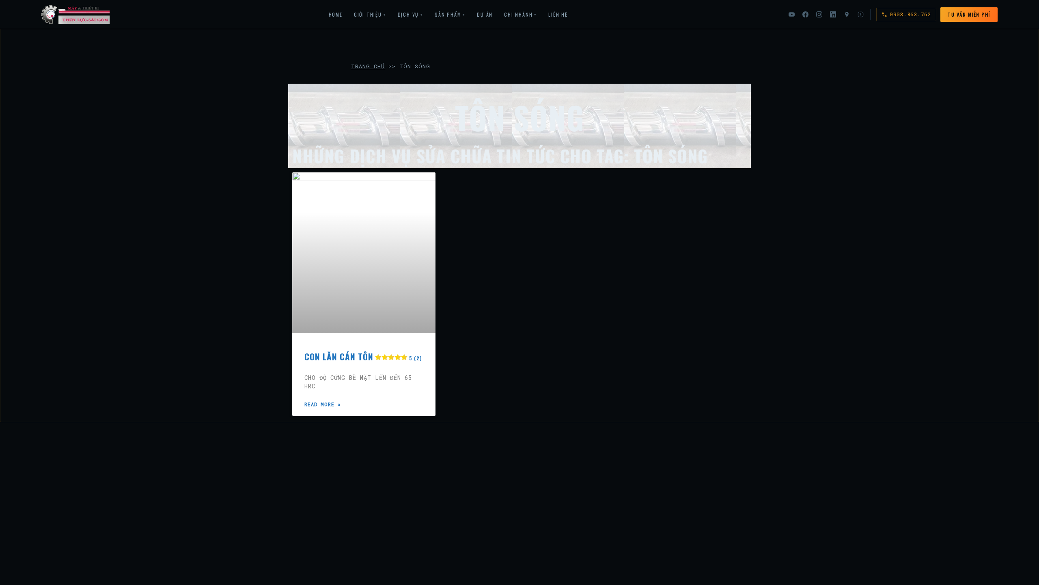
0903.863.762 (910, 14)
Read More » (322, 404)
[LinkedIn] (833, 14)
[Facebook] (805, 14)
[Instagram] (819, 14)
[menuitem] (335, 14)
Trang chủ (368, 66)
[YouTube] (791, 14)
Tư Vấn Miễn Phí (969, 14)
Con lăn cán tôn (363, 356)
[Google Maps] (846, 14)
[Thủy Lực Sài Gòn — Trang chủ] (75, 14)
